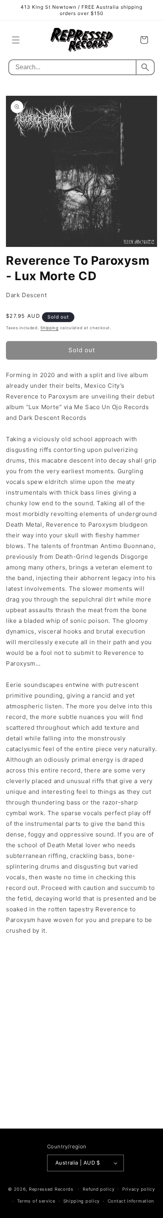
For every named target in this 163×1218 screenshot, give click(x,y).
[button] (16, 40)
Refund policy (98, 1189)
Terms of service (36, 1201)
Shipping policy (81, 1201)
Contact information (131, 1201)
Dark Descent (26, 295)
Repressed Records (51, 1188)
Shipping (49, 327)
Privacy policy (138, 1189)
